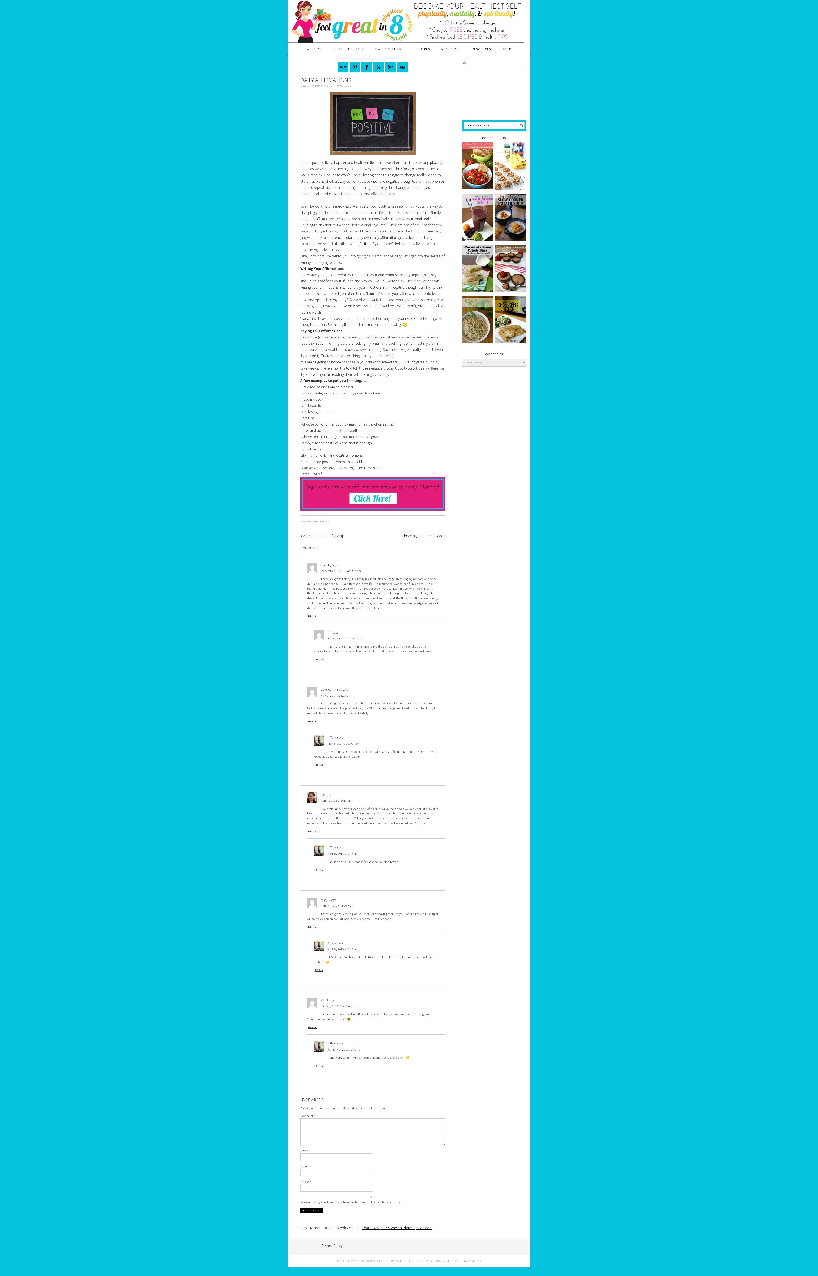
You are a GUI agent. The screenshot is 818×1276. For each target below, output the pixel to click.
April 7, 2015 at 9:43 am (336, 801)
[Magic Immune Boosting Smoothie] (477, 217)
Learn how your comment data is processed (397, 1227)
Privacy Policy (332, 1245)
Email (305, 1166)
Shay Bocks (396, 1261)
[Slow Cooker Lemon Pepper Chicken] (510, 319)
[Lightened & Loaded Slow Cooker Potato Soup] (510, 217)
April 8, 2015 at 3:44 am (343, 854)
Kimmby (326, 565)
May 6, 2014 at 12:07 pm (344, 744)
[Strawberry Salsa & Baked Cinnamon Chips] (477, 165)
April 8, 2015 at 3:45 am (343, 949)
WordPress (475, 1261)
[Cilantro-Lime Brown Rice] (477, 319)
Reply (312, 616)
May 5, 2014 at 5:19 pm (336, 695)
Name (305, 1151)
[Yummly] (390, 67)
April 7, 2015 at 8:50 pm (336, 906)
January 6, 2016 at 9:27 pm (345, 1049)
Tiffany (332, 848)
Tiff (330, 632)
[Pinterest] (355, 67)
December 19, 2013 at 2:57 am (341, 571)
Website (305, 1182)
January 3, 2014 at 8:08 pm (345, 638)
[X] (378, 67)
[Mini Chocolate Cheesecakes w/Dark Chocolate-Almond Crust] (510, 268)
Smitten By (367, 243)
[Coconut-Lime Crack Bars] (477, 268)
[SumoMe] (402, 67)
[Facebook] (366, 67)
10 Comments (344, 86)
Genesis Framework (437, 1261)
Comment (307, 1116)
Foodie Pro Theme (372, 1261)
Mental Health (321, 521)
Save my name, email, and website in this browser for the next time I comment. (351, 1202)
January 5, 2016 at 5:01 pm (338, 1006)
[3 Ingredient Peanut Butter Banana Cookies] (510, 166)
